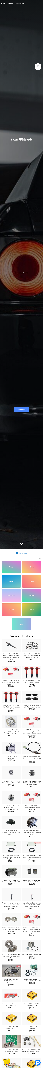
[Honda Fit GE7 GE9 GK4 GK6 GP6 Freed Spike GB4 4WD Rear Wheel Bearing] (31, 772)
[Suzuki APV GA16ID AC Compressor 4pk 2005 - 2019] (11, 871)
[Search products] (38, 66)
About (10, 3)
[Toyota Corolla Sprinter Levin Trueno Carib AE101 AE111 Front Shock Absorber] (11, 894)
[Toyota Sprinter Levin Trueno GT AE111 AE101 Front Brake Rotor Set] (11, 919)
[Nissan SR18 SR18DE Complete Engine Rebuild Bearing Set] (31, 797)
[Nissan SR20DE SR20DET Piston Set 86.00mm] (11, 1041)
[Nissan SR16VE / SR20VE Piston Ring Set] (31, 995)
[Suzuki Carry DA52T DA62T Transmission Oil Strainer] (31, 871)
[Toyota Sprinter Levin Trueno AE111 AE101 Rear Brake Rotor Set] (11, 946)
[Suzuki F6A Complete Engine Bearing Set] (31, 721)
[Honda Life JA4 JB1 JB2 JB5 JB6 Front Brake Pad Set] (31, 697)
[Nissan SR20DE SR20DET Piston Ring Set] (11, 1018)
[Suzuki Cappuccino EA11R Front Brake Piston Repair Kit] (31, 971)
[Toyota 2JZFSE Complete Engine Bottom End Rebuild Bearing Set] (11, 672)
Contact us (20, 3)
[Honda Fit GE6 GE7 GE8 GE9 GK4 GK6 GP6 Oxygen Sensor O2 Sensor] (31, 748)
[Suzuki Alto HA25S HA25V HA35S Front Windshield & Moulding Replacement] (11, 847)
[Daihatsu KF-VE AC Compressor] (11, 748)
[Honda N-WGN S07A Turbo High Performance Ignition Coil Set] (31, 672)
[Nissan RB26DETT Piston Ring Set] (31, 1018)
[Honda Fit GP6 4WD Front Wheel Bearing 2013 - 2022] (11, 772)
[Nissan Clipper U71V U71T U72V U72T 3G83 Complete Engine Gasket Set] (31, 645)
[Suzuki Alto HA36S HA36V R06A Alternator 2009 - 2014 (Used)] (31, 822)
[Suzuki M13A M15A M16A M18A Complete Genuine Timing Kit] (31, 1041)
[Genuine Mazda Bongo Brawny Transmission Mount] (11, 822)
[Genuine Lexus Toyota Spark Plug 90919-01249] (11, 995)
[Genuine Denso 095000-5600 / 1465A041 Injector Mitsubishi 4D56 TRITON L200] (11, 645)
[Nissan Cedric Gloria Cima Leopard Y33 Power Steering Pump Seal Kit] (11, 721)
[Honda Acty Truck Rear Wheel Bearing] (31, 946)
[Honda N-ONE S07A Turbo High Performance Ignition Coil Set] (11, 697)
